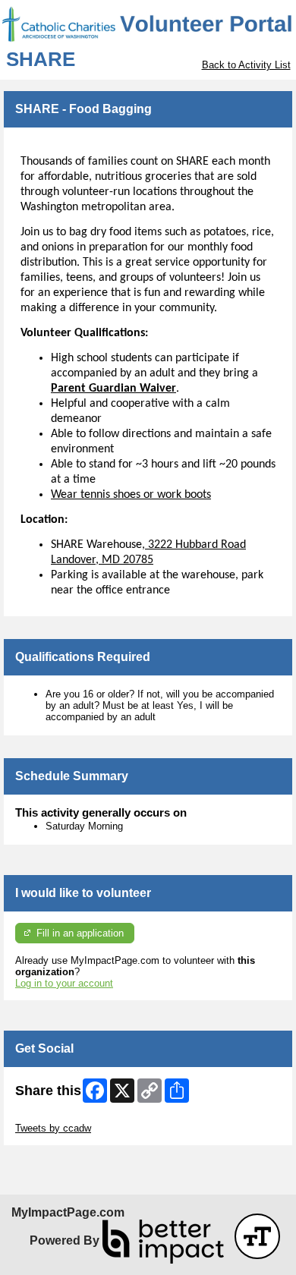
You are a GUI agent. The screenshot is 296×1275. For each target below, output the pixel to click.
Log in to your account (64, 983)
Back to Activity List (246, 65)
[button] (257, 1236)
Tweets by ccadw (53, 1128)
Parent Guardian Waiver (113, 388)
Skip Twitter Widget (57, 1116)
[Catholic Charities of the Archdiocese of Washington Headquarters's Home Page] (148, 24)
